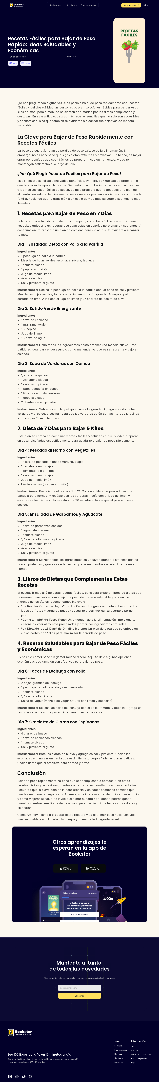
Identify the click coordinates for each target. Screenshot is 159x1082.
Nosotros (118, 1054)
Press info (135, 1050)
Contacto (119, 1058)
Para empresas (121, 1050)
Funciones (119, 1062)
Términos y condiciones (141, 1054)
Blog (133, 1062)
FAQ (132, 1046)
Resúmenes (119, 1046)
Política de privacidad (140, 1058)
